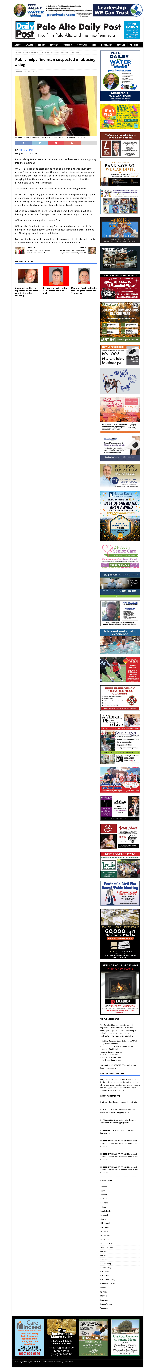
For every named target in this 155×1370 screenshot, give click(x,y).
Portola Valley (105, 1263)
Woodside (104, 1308)
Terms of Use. (68, 1362)
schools (103, 1288)
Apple (102, 1191)
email (106, 1065)
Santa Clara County (107, 1284)
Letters (54, 45)
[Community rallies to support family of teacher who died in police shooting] (28, 276)
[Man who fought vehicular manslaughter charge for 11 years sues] (84, 276)
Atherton (103, 1195)
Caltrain (103, 1207)
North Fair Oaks (106, 1247)
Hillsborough (105, 1223)
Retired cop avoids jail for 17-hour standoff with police (55, 291)
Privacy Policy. (58, 1362)
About (18, 45)
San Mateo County (107, 1280)
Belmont (103, 1199)
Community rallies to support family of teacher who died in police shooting (27, 292)
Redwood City (105, 1267)
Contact (121, 45)
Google (103, 1219)
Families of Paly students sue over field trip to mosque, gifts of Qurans (119, 1143)
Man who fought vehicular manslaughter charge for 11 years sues (84, 291)
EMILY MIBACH (26, 149)
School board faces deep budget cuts (122, 1102)
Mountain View (106, 1243)
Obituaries (82, 45)
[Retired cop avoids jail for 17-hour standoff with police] (56, 276)
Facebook (104, 1215)
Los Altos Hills (105, 1235)
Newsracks (106, 45)
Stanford (103, 1296)
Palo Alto (104, 1259)
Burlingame (104, 1203)
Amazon (103, 1187)
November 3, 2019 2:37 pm (27, 71)
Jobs (94, 45)
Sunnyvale (104, 1300)
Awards (29, 45)
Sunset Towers (106, 1304)
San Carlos (104, 1271)
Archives (134, 45)
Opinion (41, 45)
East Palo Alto (105, 1211)
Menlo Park (104, 1239)
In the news (104, 1227)
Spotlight (67, 45)
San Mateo (104, 1275)
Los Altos (104, 1231)
